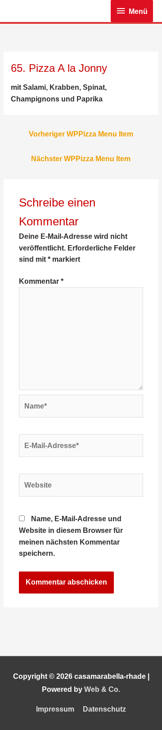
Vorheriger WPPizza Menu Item (81, 134)
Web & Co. (102, 689)
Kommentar (41, 281)
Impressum (55, 709)
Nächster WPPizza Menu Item (80, 159)
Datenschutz (104, 709)
